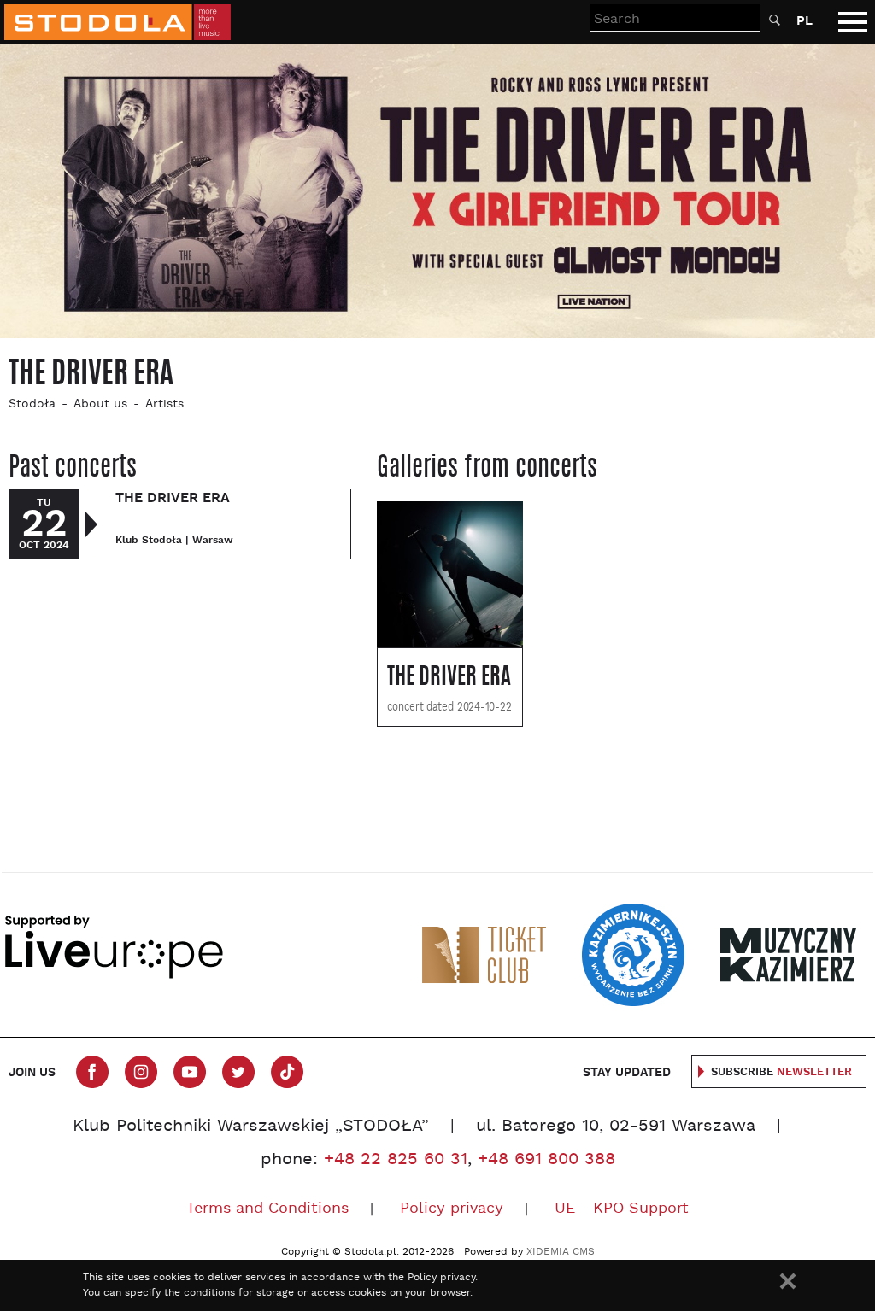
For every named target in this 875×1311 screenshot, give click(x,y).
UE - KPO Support (622, 1209)
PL (804, 21)
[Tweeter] (238, 1072)
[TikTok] (287, 1072)
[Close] (787, 1281)
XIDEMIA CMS (560, 1252)
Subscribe (781, 1072)
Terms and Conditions (267, 1209)
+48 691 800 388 (546, 1160)
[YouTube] (189, 1072)
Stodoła (32, 404)
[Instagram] (141, 1072)
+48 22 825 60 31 (395, 1160)
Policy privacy (451, 1209)
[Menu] (853, 22)
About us (100, 404)
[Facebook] (92, 1072)
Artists (164, 404)
